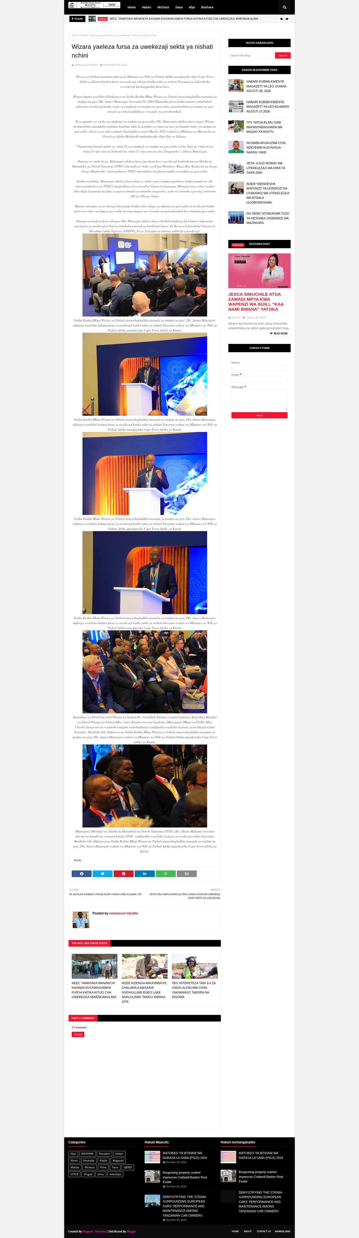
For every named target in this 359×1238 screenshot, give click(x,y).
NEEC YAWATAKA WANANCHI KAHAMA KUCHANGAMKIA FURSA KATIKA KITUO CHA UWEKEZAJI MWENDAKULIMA (94, 990)
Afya (73, 1153)
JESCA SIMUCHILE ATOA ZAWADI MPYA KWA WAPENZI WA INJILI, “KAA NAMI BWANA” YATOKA (256, 302)
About (248, 1231)
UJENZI (128, 1167)
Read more (281, 333)
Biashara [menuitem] (207, 7)
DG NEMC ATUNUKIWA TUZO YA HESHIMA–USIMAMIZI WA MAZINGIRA (267, 218)
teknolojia (115, 1174)
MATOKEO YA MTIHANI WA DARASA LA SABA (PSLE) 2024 (185, 1155)
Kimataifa (88, 1160)
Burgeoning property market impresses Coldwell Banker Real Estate (185, 1177)
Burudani (104, 1153)
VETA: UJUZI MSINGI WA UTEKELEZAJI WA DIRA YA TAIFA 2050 (265, 167)
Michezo (90, 1167)
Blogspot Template (94, 1231)
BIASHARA (87, 1153)
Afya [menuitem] (192, 7)
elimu (101, 1174)
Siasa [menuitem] (179, 7)
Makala (75, 1167)
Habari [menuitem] (146, 7)
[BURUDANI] (259, 270)
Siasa (115, 1167)
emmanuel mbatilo (86, 65)
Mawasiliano (283, 1231)
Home (75, 35)
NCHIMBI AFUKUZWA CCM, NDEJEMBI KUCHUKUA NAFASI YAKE (266, 147)
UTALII (74, 1174)
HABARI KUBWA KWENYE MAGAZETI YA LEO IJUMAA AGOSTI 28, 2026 (266, 86)
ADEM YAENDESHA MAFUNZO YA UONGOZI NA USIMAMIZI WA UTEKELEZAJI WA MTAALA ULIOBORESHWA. (267, 193)
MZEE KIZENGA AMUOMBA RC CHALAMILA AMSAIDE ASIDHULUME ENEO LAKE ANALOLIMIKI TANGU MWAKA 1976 (184, 18)
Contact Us (264, 1231)
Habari (119, 1153)
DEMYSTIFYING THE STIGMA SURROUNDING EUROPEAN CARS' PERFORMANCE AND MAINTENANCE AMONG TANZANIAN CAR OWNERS (184, 1206)
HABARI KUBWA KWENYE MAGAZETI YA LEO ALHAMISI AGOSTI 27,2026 (267, 106)
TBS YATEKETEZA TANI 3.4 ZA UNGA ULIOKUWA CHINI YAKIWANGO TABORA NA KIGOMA (193, 990)
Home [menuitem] (132, 7)
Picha (103, 1167)
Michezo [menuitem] (163, 7)
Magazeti (118, 1160)
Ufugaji (88, 1174)
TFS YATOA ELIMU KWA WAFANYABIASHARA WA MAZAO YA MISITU (264, 127)
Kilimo (74, 1160)
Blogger (131, 1231)
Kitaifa (84, 35)
